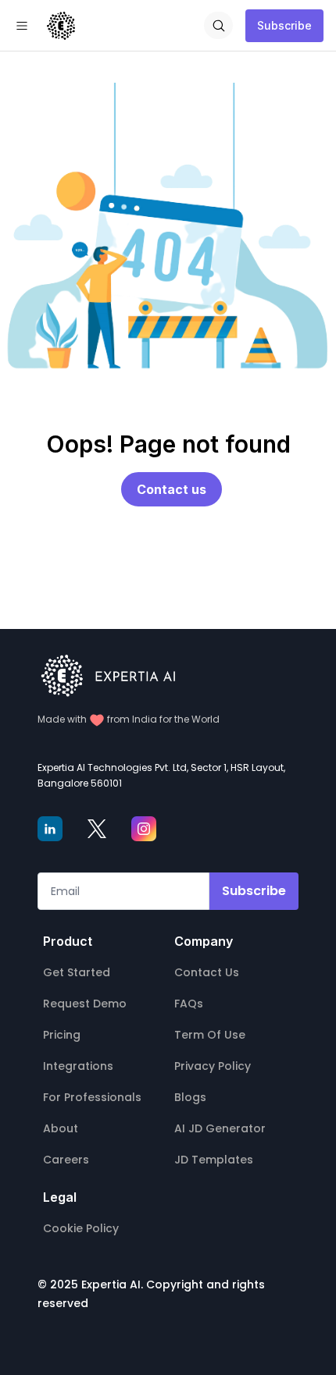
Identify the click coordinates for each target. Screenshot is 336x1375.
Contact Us (206, 972)
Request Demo (85, 1003)
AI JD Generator (220, 1128)
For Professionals (92, 1097)
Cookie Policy (81, 1228)
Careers (66, 1159)
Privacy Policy (212, 1066)
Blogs (190, 1097)
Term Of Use (209, 1035)
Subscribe (284, 25)
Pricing (61, 1035)
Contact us (171, 489)
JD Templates (213, 1159)
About (60, 1128)
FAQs (188, 1003)
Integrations (78, 1066)
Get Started (76, 972)
